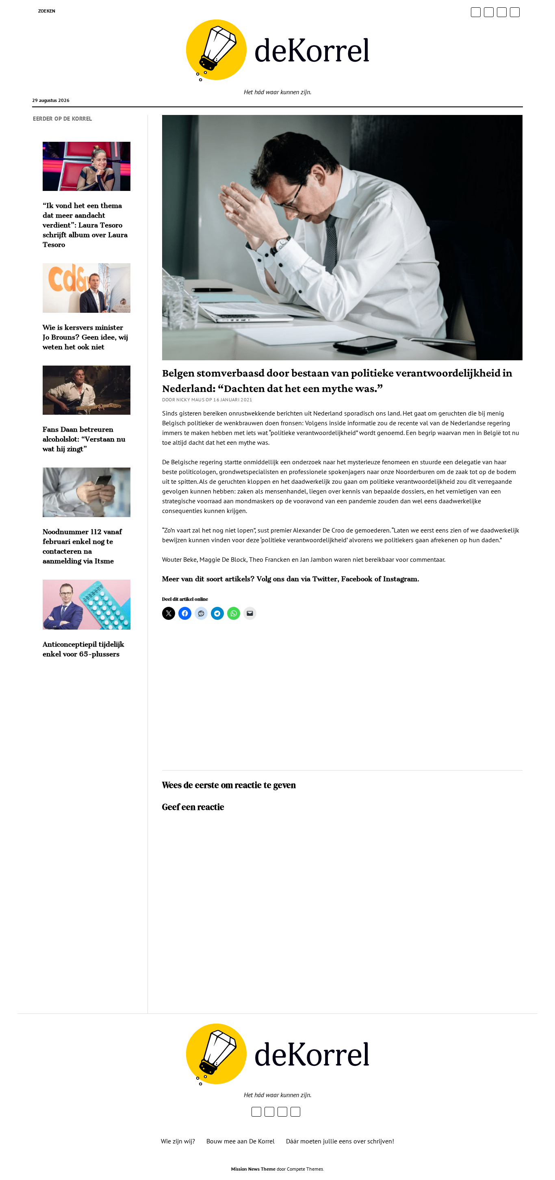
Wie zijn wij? (178, 1141)
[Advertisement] (342, 699)
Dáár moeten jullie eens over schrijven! (340, 1141)
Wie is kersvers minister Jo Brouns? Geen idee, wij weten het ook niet (85, 337)
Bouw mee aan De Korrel (240, 1141)
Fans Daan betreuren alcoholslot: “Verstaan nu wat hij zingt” (84, 439)
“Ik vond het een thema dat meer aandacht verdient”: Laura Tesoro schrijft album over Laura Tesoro (85, 225)
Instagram (400, 579)
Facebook (357, 579)
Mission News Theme (253, 1169)
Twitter (324, 579)
